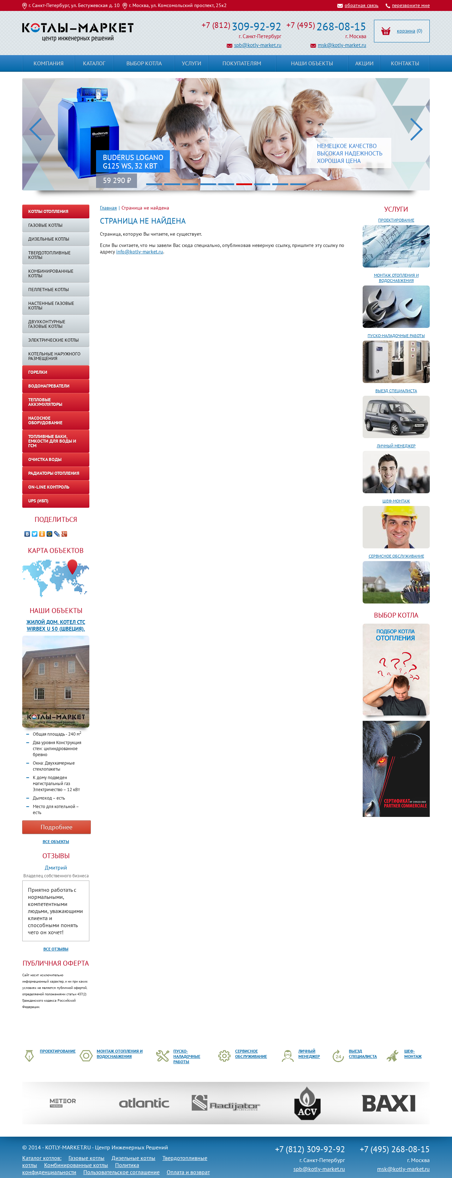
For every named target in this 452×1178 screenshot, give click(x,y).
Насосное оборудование (45, 420)
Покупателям (241, 63)
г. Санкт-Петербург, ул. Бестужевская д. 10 (74, 5)
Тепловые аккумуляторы (45, 402)
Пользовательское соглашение (121, 1172)
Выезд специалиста (396, 390)
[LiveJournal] (57, 533)
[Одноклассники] (42, 533)
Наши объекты (56, 610)
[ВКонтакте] (27, 533)
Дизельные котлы (48, 239)
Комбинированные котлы (50, 273)
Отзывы (56, 855)
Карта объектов (56, 550)
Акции (364, 63)
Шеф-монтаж (396, 500)
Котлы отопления (48, 211)
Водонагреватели (49, 386)
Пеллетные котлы (48, 290)
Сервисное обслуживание (396, 556)
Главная (108, 208)
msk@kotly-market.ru (342, 45)
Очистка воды (44, 460)
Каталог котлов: (41, 1157)
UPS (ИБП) (38, 501)
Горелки (37, 372)
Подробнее (56, 827)
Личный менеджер (396, 445)
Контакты (405, 63)
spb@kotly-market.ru (257, 45)
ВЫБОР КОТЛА (396, 615)
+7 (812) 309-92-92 (310, 1149)
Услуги (396, 209)
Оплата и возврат (188, 1172)
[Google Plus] (64, 533)
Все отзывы (56, 949)
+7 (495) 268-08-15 (395, 1149)
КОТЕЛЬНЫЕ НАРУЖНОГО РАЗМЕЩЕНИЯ (54, 356)
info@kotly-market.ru (139, 251)
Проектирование (396, 220)
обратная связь (362, 5)
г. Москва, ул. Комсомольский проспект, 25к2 (178, 5)
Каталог (94, 63)
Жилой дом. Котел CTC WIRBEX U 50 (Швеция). (55, 625)
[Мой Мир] (49, 533)
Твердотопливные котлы (49, 255)
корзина (406, 31)
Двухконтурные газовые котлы (46, 324)
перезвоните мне (411, 5)
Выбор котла (144, 63)
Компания (49, 63)
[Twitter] (34, 533)
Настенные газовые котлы (51, 305)
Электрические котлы (53, 340)
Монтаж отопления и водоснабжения (396, 277)
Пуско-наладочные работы (396, 335)
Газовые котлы (45, 225)
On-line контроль (48, 487)
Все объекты (56, 841)
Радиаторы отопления (53, 473)
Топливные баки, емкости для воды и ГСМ (52, 441)
